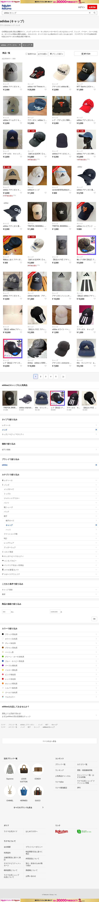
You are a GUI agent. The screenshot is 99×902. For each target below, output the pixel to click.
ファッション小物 (10, 534)
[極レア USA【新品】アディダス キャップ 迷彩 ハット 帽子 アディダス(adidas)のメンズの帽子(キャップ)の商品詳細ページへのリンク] (86, 245)
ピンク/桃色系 (10, 674)
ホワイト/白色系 (11, 638)
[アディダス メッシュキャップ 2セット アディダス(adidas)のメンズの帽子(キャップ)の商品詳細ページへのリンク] (61, 281)
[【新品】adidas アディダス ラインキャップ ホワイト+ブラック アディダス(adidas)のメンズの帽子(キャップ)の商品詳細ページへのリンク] (86, 281)
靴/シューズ (8, 507)
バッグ (6, 511)
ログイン (81, 7)
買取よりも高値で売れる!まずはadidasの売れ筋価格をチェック (16, 715)
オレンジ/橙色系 (11, 683)
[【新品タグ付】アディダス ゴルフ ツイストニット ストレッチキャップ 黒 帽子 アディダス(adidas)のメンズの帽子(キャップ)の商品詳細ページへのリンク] (37, 315)
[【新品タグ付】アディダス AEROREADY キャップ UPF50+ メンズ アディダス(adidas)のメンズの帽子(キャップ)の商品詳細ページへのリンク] (61, 245)
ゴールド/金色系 (11, 692)
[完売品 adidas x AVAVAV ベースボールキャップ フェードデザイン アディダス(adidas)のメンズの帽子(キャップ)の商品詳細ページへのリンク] (37, 348)
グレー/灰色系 (10, 643)
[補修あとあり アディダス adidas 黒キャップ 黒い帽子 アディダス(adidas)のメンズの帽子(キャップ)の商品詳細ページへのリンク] (12, 245)
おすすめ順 (42, 54)
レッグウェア (9, 543)
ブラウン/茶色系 (11, 647)
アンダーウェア (10, 547)
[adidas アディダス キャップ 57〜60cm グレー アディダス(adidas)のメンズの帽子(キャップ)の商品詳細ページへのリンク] (12, 72)
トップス (7, 493)
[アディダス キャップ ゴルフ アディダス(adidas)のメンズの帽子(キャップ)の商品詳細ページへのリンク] (12, 139)
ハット (8, 529)
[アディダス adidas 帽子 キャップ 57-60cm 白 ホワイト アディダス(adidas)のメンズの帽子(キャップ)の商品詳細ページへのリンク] (61, 72)
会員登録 (92, 7)
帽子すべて (10, 520)
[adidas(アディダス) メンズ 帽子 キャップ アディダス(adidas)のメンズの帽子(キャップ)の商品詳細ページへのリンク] (61, 139)
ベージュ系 (9, 652)
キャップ (26, 45)
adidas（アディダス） (9, 45)
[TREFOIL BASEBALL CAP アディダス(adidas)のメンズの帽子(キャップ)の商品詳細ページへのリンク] (61, 211)
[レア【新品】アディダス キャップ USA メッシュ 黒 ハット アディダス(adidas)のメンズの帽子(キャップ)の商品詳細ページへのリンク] (12, 348)
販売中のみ (32, 54)
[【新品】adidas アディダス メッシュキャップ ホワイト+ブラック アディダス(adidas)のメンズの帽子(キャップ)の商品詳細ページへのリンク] (12, 315)
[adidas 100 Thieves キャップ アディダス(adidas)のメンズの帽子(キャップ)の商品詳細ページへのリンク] (37, 72)
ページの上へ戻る (49, 741)
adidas (4, 465)
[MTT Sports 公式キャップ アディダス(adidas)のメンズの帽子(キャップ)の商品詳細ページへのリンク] (86, 72)
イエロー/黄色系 (11, 670)
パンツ (6, 502)
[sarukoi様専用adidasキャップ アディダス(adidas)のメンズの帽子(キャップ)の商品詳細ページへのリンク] (61, 175)
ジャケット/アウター (12, 498)
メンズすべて (9, 489)
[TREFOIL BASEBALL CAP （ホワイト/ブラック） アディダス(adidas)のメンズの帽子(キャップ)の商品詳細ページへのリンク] (37, 211)
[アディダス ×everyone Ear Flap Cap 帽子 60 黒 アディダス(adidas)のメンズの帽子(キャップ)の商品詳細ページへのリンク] (61, 348)
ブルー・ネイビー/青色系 (14, 661)
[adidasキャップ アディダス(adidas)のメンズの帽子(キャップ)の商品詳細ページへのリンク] (37, 175)
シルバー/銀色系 (11, 688)
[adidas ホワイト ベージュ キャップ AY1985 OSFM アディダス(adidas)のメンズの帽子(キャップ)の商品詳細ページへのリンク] (61, 315)
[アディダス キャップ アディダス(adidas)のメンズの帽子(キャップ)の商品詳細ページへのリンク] (86, 315)
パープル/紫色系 (11, 665)
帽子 (5, 516)
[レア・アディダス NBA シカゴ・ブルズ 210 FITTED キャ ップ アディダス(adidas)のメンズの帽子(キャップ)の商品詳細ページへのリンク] (61, 106)
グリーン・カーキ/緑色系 (14, 656)
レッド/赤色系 (10, 679)
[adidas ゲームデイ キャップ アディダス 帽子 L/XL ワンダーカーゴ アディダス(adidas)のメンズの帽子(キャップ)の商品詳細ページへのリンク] (12, 106)
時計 (5, 538)
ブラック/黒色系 (11, 634)
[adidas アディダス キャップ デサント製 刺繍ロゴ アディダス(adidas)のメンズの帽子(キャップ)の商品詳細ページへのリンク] (12, 281)
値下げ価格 (6, 449)
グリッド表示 (57, 54)
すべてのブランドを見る (23, 807)
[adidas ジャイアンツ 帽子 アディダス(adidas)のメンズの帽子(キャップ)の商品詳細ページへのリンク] (86, 211)
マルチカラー (10, 697)
